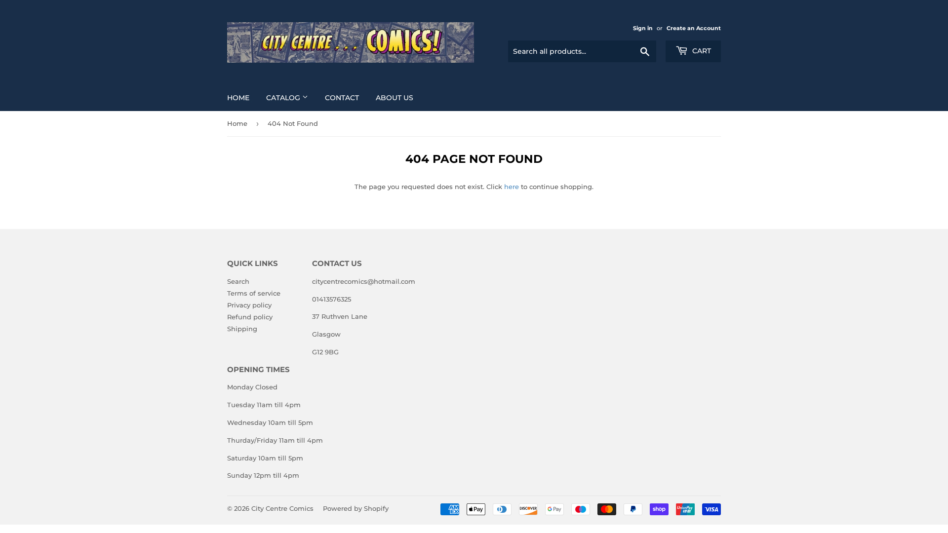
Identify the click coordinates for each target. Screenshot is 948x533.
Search (238, 281)
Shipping (242, 329)
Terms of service (253, 293)
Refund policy (250, 317)
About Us (394, 97)
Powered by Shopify (356, 508)
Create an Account (694, 28)
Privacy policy (249, 305)
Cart (700, 50)
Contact (342, 97)
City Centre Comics (282, 508)
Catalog (284, 97)
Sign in (643, 28)
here (511, 186)
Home (238, 97)
